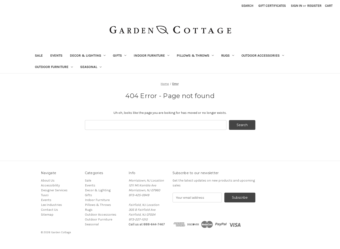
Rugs (225, 55)
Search (247, 6)
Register (314, 6)
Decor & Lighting (85, 55)
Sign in (296, 6)
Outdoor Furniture (51, 67)
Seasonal (88, 67)
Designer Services (54, 190)
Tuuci (45, 195)
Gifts (117, 55)
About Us (48, 180)
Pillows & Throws (193, 55)
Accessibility (50, 185)
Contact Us (49, 210)
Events (56, 55)
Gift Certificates (272, 6)
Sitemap (47, 215)
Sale (39, 55)
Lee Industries (51, 205)
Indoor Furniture (149, 55)
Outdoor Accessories (260, 55)
